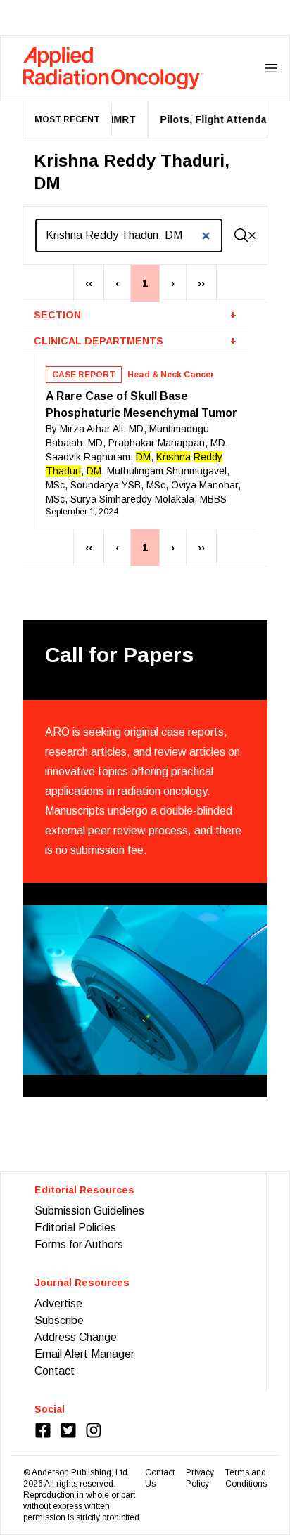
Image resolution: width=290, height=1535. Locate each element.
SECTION (135, 314)
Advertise (58, 1303)
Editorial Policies (75, 1227)
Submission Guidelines (89, 1211)
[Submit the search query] (241, 235)
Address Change (75, 1337)
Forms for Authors (78, 1244)
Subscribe (59, 1320)
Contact (54, 1371)
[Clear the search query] (252, 235)
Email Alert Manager (84, 1354)
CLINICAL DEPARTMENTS (135, 340)
